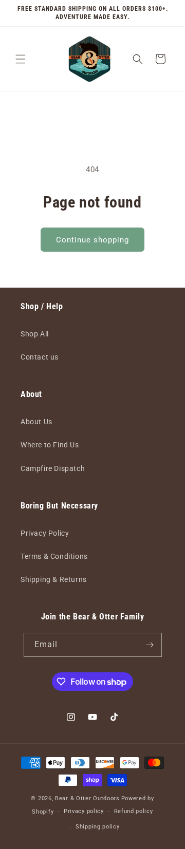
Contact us (40, 357)
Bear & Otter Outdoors (87, 798)
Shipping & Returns (54, 579)
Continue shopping (92, 239)
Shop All (35, 334)
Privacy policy (84, 811)
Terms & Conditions (54, 556)
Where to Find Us (50, 445)
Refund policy (133, 811)
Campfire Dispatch (53, 468)
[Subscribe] (150, 645)
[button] (20, 59)
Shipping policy (98, 826)
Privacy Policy (45, 533)
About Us (36, 422)
